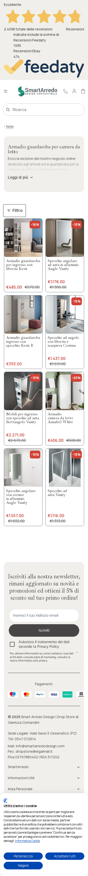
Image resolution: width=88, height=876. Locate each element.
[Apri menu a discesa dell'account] (74, 91)
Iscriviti (44, 630)
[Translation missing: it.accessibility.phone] (65, 91)
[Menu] (5, 91)
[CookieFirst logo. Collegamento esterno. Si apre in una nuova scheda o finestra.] (5, 801)
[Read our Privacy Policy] (77, 654)
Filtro (17, 210)
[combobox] (37, 109)
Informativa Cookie (27, 841)
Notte (9, 126)
